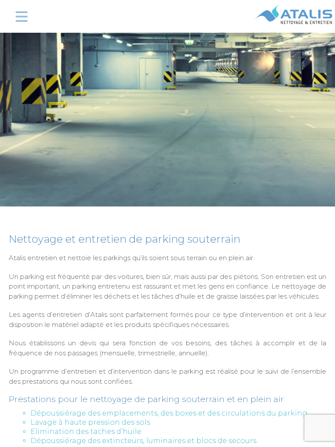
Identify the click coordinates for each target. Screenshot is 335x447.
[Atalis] (293, 20)
